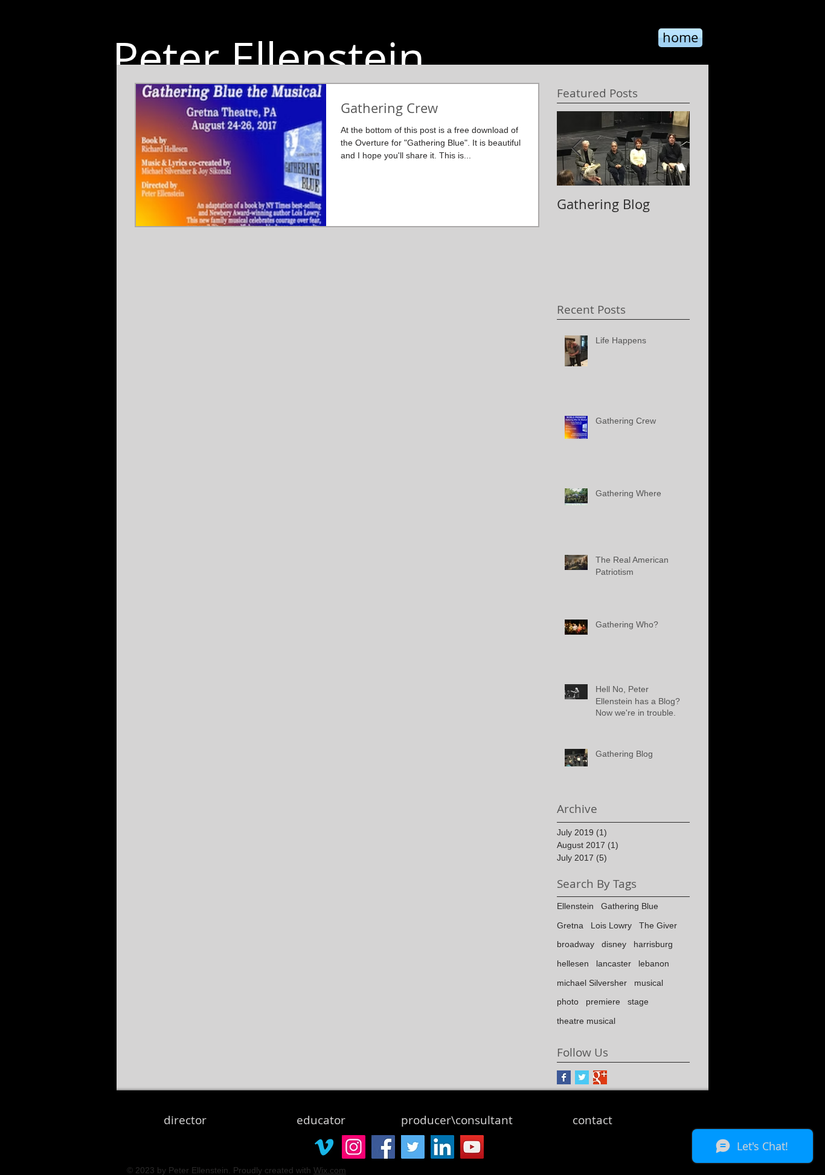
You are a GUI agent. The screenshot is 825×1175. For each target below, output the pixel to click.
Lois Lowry (611, 925)
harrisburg (653, 944)
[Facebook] (383, 1147)
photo (568, 1001)
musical (648, 983)
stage (638, 1001)
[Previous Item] (576, 148)
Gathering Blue (629, 906)
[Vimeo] (324, 1147)
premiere (603, 1001)
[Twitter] (413, 1147)
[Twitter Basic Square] (582, 1077)
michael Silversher (592, 983)
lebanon (653, 963)
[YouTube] (472, 1147)
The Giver (658, 925)
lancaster (613, 963)
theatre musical (586, 1021)
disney (614, 944)
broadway (575, 944)
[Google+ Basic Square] (600, 1077)
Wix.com (329, 1170)
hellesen (573, 963)
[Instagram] (353, 1147)
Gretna (570, 925)
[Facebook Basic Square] (564, 1077)
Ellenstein (575, 906)
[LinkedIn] (442, 1147)
